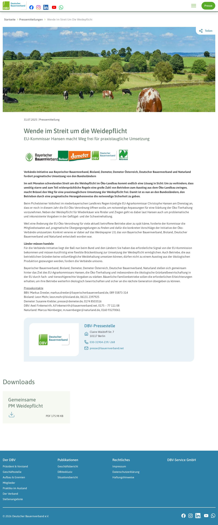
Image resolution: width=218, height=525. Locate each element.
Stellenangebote (13, 499)
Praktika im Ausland (15, 488)
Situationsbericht (68, 477)
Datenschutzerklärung (125, 471)
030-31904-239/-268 (102, 342)
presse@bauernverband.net (107, 348)
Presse (208, 5)
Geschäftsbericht (68, 466)
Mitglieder (9, 482)
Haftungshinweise (123, 477)
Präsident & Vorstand (15, 466)
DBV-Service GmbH (181, 460)
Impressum (119, 466)
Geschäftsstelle (12, 471)
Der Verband (10, 493)
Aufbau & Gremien (14, 477)
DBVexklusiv (65, 471)
